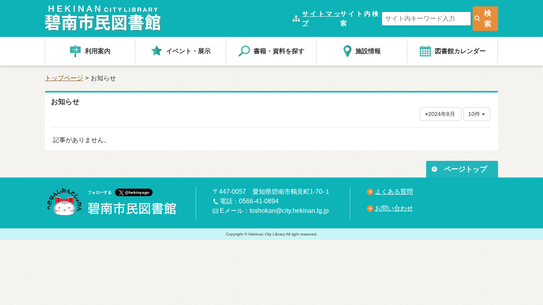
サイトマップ (321, 18)
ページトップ (465, 169)
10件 (475, 114)
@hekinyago (137, 192)
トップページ (64, 78)
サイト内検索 (359, 18)
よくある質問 (394, 191)
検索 (487, 18)
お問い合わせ (394, 208)
